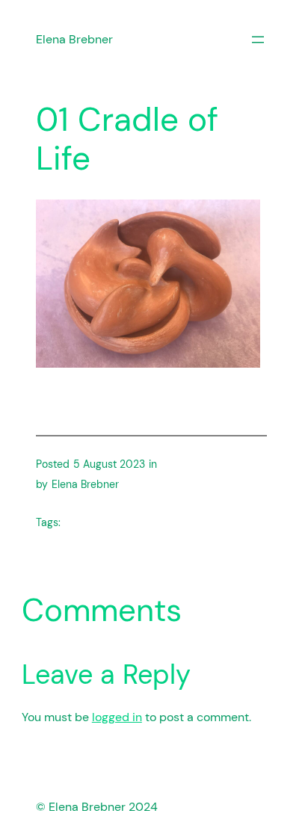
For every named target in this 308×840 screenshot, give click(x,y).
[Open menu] (258, 40)
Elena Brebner (74, 39)
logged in (117, 717)
